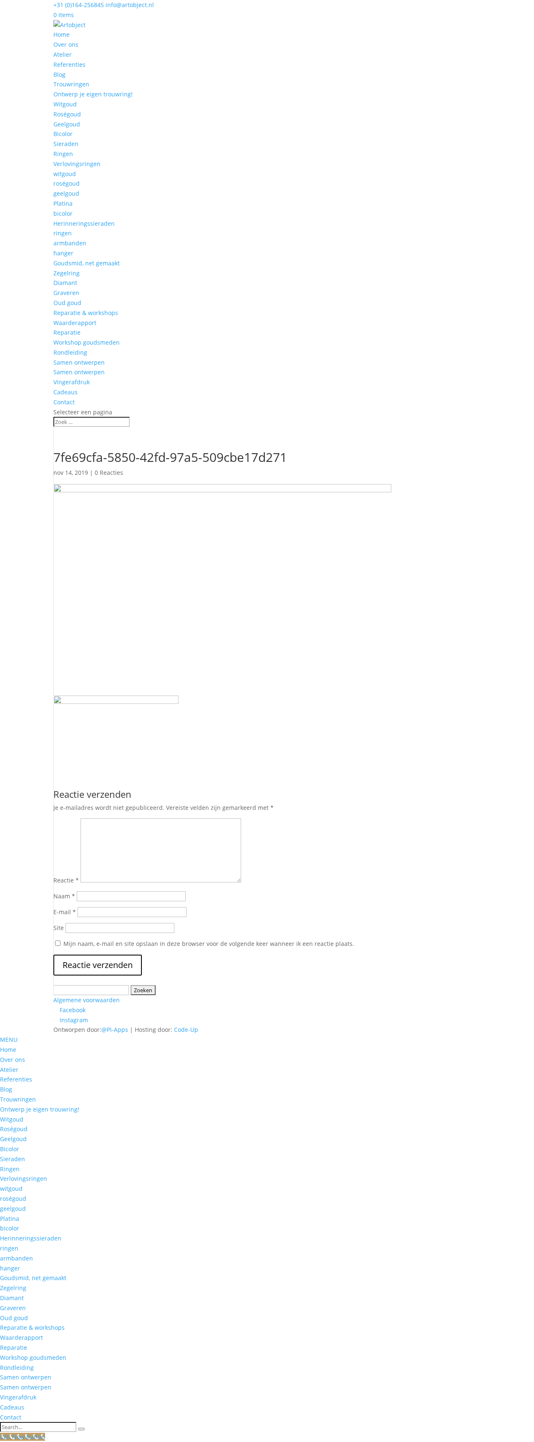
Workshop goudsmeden (86, 342)
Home (61, 34)
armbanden (69, 243)
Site (58, 928)
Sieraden (65, 144)
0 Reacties (109, 472)
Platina (63, 203)
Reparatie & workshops (85, 313)
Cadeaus (65, 392)
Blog (59, 74)
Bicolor (63, 134)
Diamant (65, 283)
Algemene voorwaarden (86, 1000)
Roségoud (67, 114)
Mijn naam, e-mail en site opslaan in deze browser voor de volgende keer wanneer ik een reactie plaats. (208, 944)
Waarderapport (74, 323)
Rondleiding (70, 352)
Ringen (63, 154)
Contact (64, 402)
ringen (62, 233)
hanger (63, 253)
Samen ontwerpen (79, 362)
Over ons (65, 44)
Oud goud (67, 303)
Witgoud (65, 104)
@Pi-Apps (114, 1030)
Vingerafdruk (71, 382)
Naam (64, 896)
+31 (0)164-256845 (78, 5)
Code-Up (186, 1030)
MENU (9, 1040)
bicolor (63, 213)
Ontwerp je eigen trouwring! (93, 94)
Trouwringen (71, 84)
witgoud (64, 174)
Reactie (66, 880)
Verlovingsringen (77, 164)
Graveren (66, 293)
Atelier (62, 54)
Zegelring (66, 273)
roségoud (66, 183)
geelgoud (66, 193)
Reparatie (67, 332)
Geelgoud (66, 124)
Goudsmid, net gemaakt (86, 263)
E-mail (64, 912)
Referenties (69, 64)
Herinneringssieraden (84, 223)
